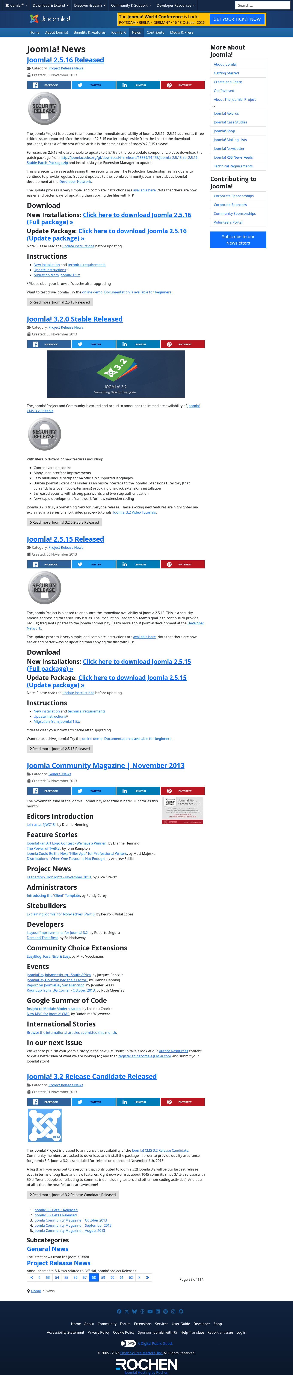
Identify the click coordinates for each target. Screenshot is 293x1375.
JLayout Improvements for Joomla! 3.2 (57, 932)
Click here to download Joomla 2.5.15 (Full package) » (109, 665)
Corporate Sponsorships (234, 196)
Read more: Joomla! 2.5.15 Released (61, 748)
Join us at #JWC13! (41, 824)
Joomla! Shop (224, 131)
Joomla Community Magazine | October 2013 (70, 1220)
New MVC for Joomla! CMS (48, 1013)
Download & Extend (49, 5)
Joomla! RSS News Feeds (233, 157)
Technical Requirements (233, 166)
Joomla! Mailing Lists (230, 139)
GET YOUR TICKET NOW (237, 19)
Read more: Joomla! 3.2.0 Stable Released (65, 522)
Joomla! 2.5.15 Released (65, 539)
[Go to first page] (31, 1277)
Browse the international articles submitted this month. (72, 1032)
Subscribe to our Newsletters (238, 240)
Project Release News (65, 68)
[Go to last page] (147, 1277)
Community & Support (129, 5)
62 (131, 1277)
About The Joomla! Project (235, 99)
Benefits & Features (90, 32)
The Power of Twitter (43, 848)
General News (59, 774)
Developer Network (75, 181)
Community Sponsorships (235, 213)
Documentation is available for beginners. (138, 292)
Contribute (155, 32)
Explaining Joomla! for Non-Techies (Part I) (61, 914)
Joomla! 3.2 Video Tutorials (134, 512)
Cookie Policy (123, 1332)
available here (144, 190)
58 (94, 1277)
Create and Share (228, 82)
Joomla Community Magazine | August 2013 (69, 1230)
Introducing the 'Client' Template (53, 895)
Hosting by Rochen (146, 1372)
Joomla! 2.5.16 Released (65, 59)
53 (48, 1277)
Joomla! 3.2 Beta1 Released (55, 1215)
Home (34, 32)
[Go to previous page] (39, 1277)
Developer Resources (174, 5)
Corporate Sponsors (230, 204)
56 (75, 1277)
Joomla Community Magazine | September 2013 (73, 1225)
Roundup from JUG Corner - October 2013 (61, 990)
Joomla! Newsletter (229, 148)
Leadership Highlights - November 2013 (59, 877)
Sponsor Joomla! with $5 (157, 1332)
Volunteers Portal (228, 222)
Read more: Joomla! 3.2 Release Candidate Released (74, 1194)
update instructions (78, 246)
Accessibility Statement (65, 1332)
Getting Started (226, 73)
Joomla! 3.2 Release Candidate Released (92, 1076)
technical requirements (87, 264)
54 (57, 1277)
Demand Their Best (42, 937)
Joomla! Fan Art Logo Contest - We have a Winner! (67, 843)
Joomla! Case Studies (230, 122)
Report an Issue (220, 1332)
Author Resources (173, 1051)
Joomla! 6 (118, 32)
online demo (92, 292)
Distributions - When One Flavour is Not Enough (66, 858)
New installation (47, 264)
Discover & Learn (88, 5)
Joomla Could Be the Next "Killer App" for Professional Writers (77, 853)
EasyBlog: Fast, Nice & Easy (48, 956)
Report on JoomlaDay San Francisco (56, 985)
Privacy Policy (99, 1332)
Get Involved (224, 90)
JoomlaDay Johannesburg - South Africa (59, 974)
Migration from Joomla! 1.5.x (57, 275)
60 (112, 1277)
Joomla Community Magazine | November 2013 (105, 765)
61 (122, 1277)
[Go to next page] (139, 1277)
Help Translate (192, 1332)
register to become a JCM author (144, 1056)
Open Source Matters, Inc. (141, 1353)
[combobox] (262, 5)
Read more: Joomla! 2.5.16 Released (61, 302)
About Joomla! (56, 32)
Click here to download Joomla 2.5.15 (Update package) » (107, 681)
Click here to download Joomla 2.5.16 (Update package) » (107, 234)
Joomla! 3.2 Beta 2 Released (56, 1210)
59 (103, 1277)
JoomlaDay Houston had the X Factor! (57, 980)
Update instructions (50, 269)
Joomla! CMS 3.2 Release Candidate (160, 1150)
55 (66, 1277)
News (136, 32)
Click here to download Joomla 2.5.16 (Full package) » (109, 218)
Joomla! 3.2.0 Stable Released (75, 318)
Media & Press (181, 32)
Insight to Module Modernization (54, 1008)
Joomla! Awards (226, 113)
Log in (241, 1332)
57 (85, 1277)
